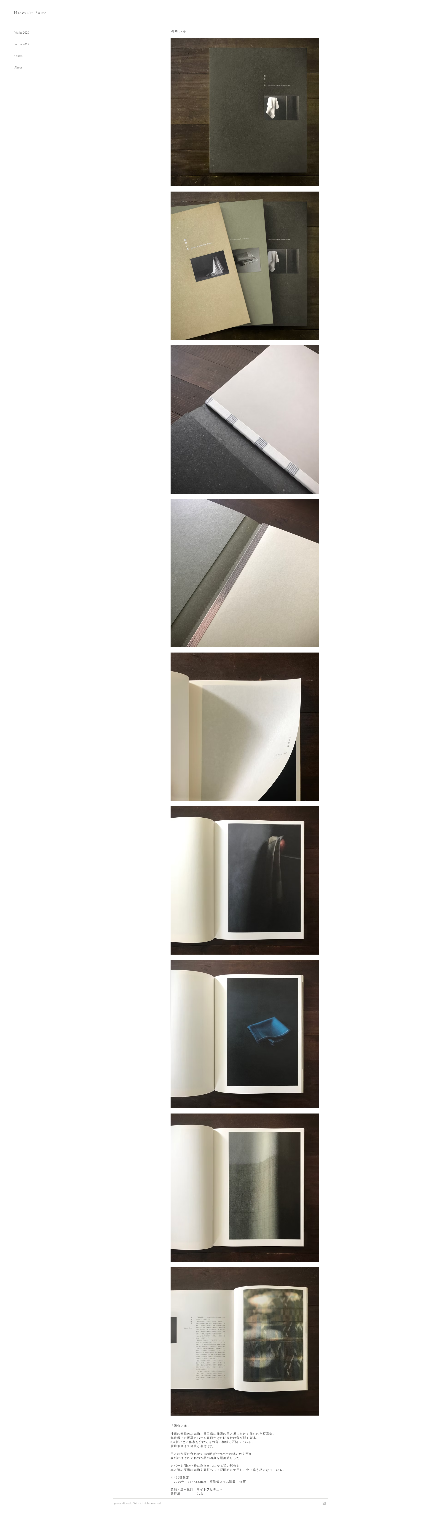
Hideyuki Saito (30, 12)
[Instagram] (324, 1503)
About (18, 67)
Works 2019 (21, 44)
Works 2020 (21, 32)
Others (18, 56)
